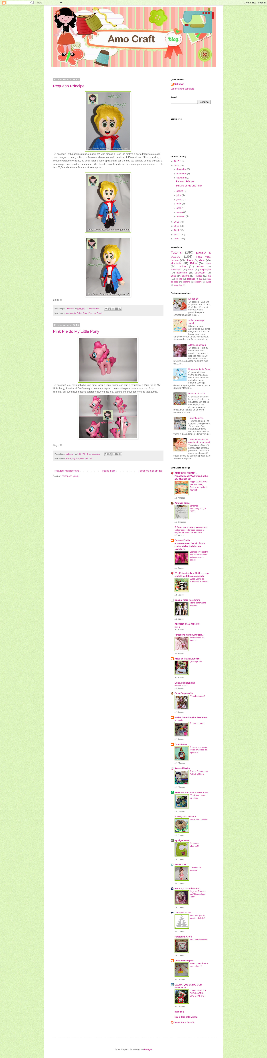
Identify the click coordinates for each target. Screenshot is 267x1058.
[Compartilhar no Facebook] (116, 309)
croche (178, 279)
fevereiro (181, 216)
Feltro (79, 313)
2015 (177, 161)
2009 (177, 238)
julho (179, 195)
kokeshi (198, 282)
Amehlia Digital (182, 503)
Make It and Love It (184, 1022)
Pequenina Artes (183, 936)
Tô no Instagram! (197, 696)
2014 (177, 165)
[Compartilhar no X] (113, 309)
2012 (177, 226)
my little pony (78, 458)
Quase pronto (196, 661)
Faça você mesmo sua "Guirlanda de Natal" (198, 894)
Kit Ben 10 (193, 299)
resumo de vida (181, 685)
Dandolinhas (181, 744)
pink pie (88, 458)
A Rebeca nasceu (197, 345)
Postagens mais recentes (66, 471)
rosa (208, 263)
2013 (177, 222)
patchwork (200, 272)
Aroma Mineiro (182, 768)
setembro (181, 178)
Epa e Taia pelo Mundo (186, 1017)
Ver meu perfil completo (182, 89)
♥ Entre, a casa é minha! (187, 888)
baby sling (178, 285)
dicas (202, 260)
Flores (189, 260)
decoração (71, 313)
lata (200, 279)
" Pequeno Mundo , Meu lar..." (190, 635)
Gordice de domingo (198, 819)
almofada (176, 263)
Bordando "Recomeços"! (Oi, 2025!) (198, 508)
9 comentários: (94, 454)
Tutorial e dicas (195, 418)
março (180, 212)
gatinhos (191, 279)
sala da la (179, 1012)
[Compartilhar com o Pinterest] (120, 309)
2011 (177, 230)
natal (190, 269)
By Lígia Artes (182, 840)
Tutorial (176, 252)
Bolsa (173, 276)
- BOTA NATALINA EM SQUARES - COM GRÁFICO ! (198, 993)
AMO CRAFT (181, 864)
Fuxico (200, 266)
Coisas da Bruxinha (185, 683)
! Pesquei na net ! (183, 912)
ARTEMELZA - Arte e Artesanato (191, 792)
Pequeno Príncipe (68, 86)
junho (180, 199)
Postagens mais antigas (150, 471)
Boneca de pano (197, 723)
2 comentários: (94, 309)
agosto (180, 191)
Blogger (148, 1049)
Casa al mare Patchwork (187, 600)
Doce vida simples (184, 960)
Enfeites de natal (196, 393)
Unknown (179, 84)
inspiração (205, 269)
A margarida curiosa (185, 816)
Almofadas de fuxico (198, 939)
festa (85, 313)
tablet (208, 282)
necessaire (182, 272)
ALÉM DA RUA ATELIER (187, 624)
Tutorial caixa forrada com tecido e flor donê (199, 440)
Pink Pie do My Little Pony (76, 331)
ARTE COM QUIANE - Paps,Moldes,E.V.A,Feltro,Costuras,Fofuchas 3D (191, 476)
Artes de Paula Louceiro (187, 658)
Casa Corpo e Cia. (184, 693)
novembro (182, 173)
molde (182, 266)
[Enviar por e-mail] (106, 309)
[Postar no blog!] (109, 309)
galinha (185, 276)
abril (179, 208)
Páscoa (198, 276)
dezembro (182, 169)
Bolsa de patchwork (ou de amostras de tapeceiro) (198, 750)
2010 (177, 234)
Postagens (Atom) (70, 476)
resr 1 (177, 627)
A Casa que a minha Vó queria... (191, 527)
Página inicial (109, 471)
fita (209, 276)
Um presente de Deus (199, 369)
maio (179, 203)
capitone (186, 282)
